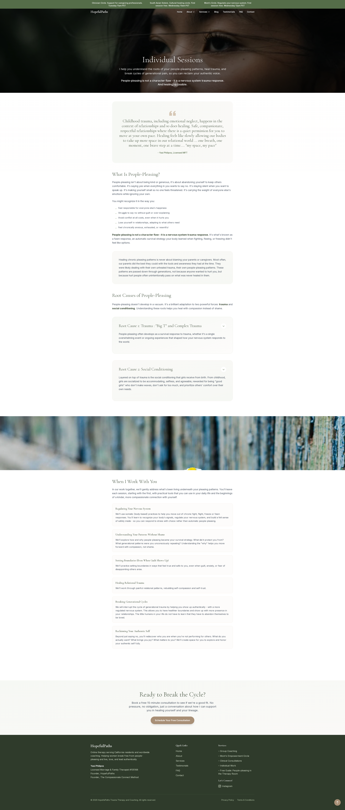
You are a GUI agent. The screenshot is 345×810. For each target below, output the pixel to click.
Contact (250, 12)
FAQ (241, 12)
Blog (216, 12)
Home (179, 12)
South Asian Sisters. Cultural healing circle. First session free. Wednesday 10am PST (172, 4)
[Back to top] (337, 802)
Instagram (227, 786)
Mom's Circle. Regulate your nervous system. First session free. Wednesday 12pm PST (227, 4)
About (189, 12)
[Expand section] (223, 326)
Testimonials (229, 12)
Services (203, 12)
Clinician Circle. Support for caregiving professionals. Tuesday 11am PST (117, 4)
